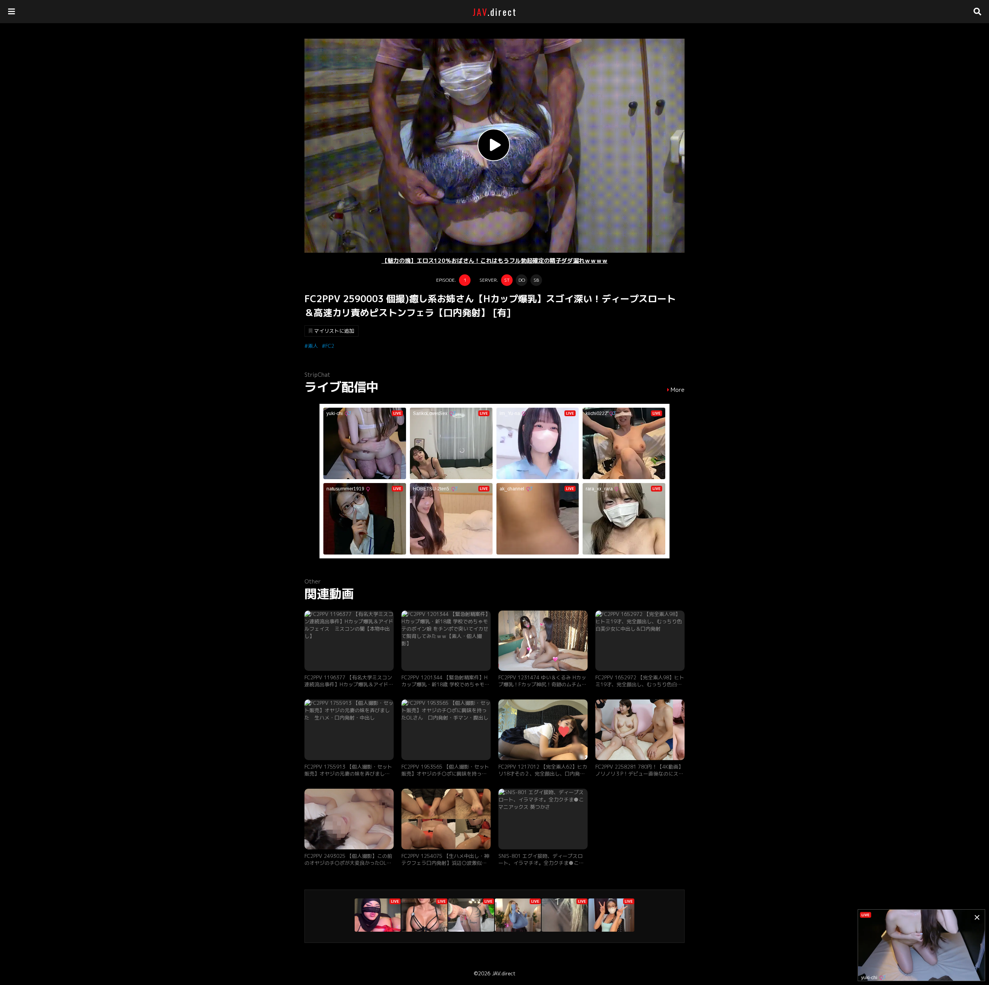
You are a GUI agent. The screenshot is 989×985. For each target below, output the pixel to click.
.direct (494, 12)
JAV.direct (503, 973)
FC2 (329, 345)
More (678, 390)
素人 (313, 345)
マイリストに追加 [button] (334, 330)
